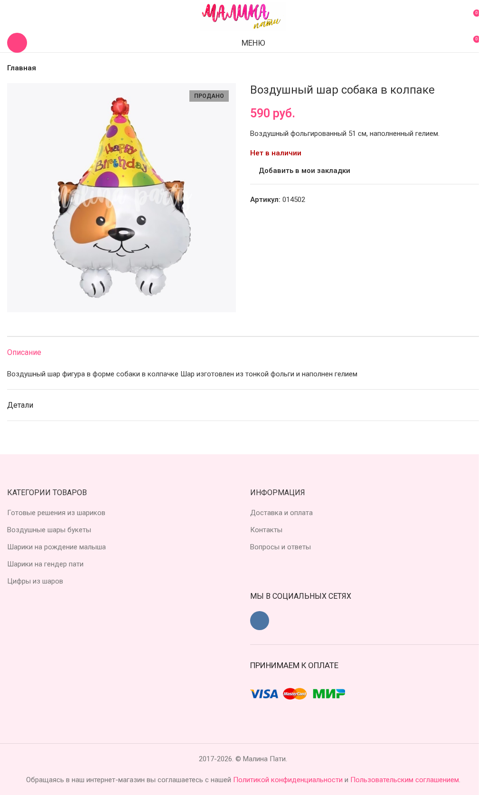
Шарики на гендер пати (45, 564)
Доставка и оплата (281, 512)
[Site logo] (243, 16)
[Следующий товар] (473, 68)
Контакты (266, 530)
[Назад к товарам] (461, 68)
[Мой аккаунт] (10, 16)
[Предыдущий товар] (450, 68)
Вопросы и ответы (280, 547)
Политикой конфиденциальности (289, 780)
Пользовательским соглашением (404, 780)
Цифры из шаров (35, 581)
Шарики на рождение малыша (56, 547)
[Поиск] (17, 42)
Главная (21, 68)
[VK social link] (259, 620)
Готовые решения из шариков (56, 512)
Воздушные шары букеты (49, 530)
